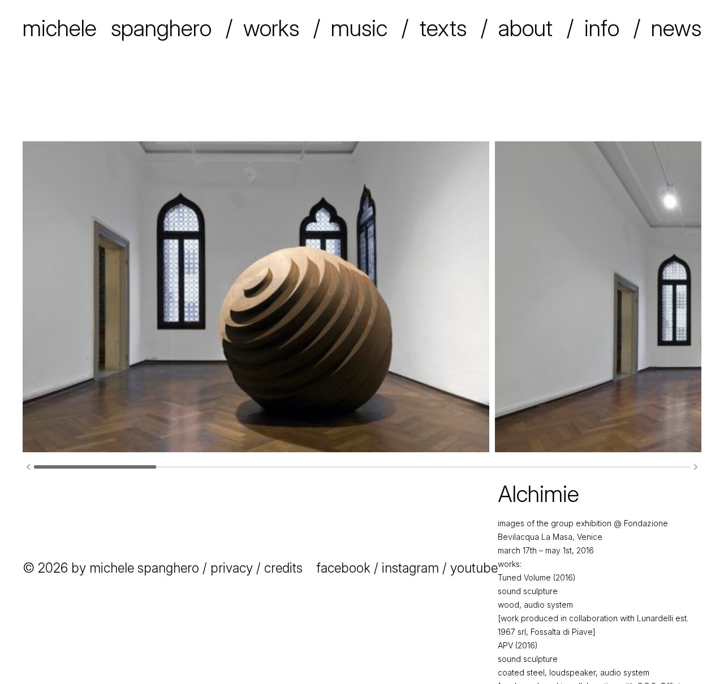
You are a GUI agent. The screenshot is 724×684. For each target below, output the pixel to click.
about (525, 28)
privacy (231, 568)
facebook (343, 568)
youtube (474, 568)
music (359, 28)
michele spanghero (117, 28)
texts (443, 28)
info (601, 28)
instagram (410, 568)
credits (283, 568)
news (676, 28)
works (271, 28)
